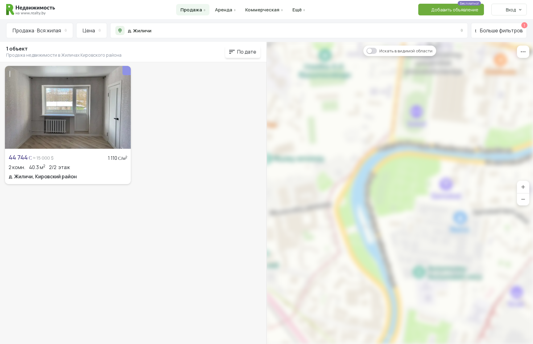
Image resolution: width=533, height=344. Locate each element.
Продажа (191, 9)
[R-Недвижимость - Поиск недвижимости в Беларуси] (30, 9)
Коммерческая (262, 9)
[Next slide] (123, 107)
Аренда (223, 9)
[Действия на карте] (523, 52)
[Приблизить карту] (523, 187)
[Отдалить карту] (523, 199)
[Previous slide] (13, 107)
